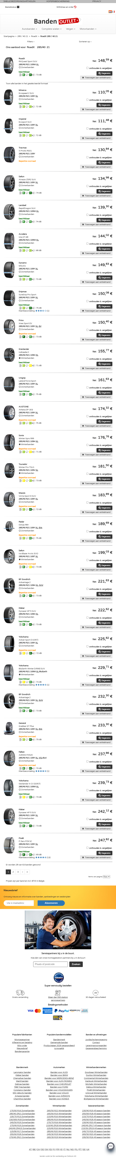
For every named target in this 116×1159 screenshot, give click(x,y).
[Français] (113, 12)
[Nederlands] (110, 12)
